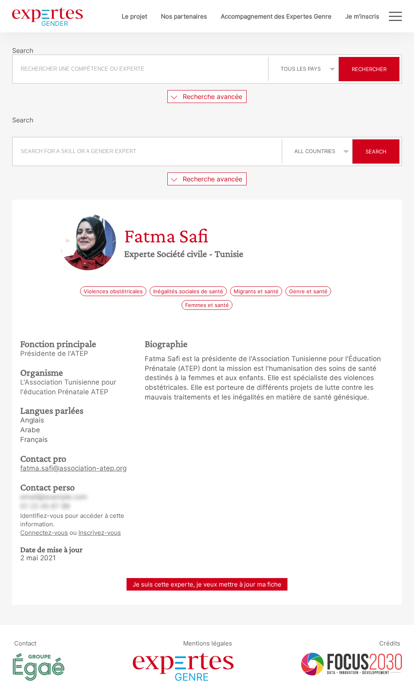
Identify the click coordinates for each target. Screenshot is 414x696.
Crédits (389, 643)
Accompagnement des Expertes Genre (276, 16)
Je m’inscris (362, 16)
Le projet (134, 16)
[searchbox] (140, 69)
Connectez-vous (44, 532)
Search (376, 151)
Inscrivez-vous (99, 532)
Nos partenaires (184, 16)
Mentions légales (207, 643)
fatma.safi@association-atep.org (73, 468)
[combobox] (141, 69)
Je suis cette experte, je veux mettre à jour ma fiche (207, 584)
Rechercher (369, 69)
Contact (25, 643)
